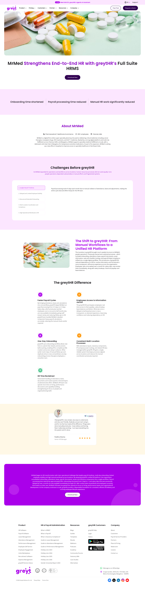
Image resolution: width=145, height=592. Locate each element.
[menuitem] (24, 8)
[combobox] (128, 2)
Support (135, 2)
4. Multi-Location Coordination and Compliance (28, 206)
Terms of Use (45, 580)
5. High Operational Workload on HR (29, 213)
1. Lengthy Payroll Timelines (26, 188)
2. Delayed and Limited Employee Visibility (30, 193)
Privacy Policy (37, 580)
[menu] (50, 8)
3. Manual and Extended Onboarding (29, 199)
